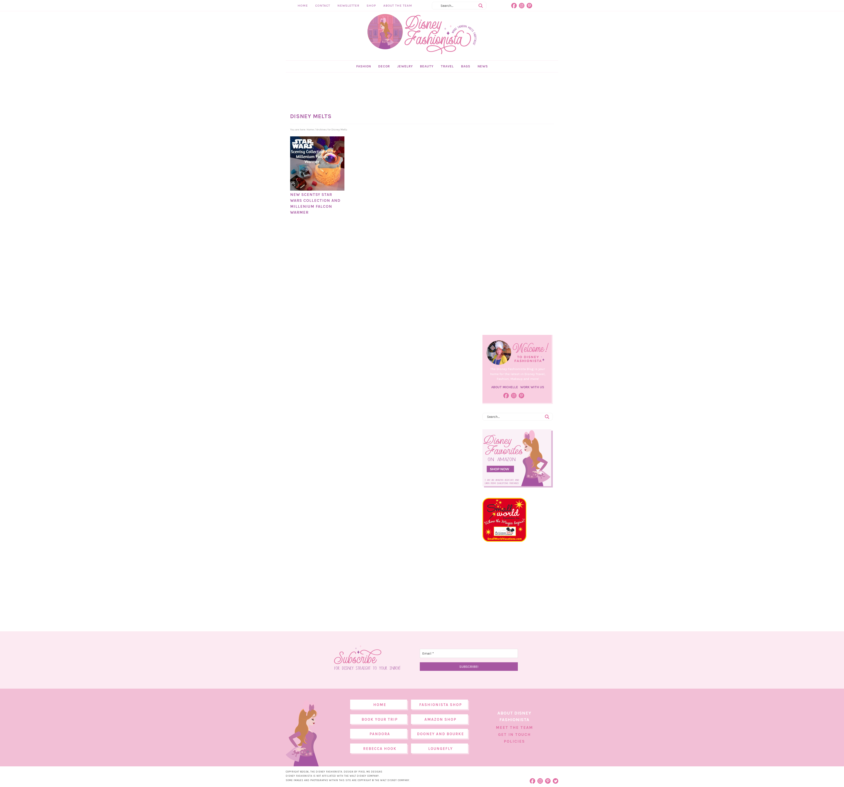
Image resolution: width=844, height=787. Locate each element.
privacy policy (428, 430)
